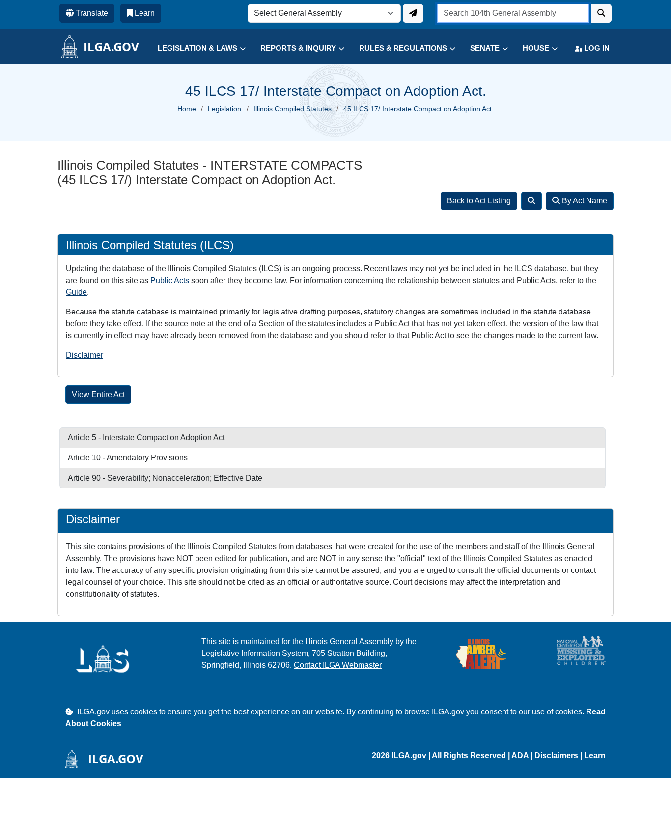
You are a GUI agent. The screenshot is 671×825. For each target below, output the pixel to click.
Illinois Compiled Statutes (292, 109)
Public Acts (169, 280)
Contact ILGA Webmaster (338, 665)
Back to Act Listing (479, 201)
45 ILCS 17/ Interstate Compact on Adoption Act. (418, 109)
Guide (76, 292)
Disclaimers (556, 755)
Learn (595, 755)
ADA (521, 755)
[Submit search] (601, 13)
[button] (194, 48)
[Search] (531, 201)
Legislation (224, 109)
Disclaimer (84, 355)
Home (186, 109)
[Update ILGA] (413, 13)
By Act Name (583, 201)
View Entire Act (98, 394)
